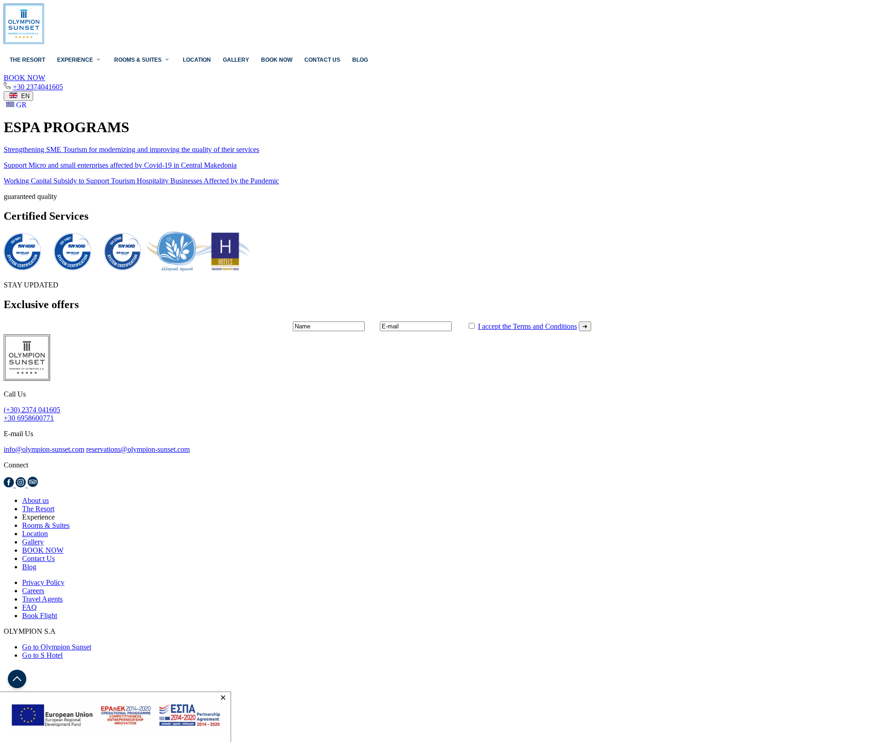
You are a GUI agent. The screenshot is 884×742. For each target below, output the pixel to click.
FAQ (29, 607)
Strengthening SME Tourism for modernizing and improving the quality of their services (131, 149)
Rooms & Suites (46, 525)
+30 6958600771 (29, 418)
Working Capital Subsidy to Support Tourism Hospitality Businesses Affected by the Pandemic (141, 181)
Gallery (33, 542)
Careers (33, 591)
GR (20, 105)
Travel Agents (42, 599)
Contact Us (38, 558)
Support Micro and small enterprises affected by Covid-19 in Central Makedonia (120, 165)
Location (35, 534)
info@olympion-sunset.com (44, 449)
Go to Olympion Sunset (56, 647)
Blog (29, 567)
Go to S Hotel (42, 655)
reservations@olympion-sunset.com (138, 449)
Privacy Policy (43, 582)
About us (35, 500)
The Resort (38, 509)
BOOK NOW (43, 550)
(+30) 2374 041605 (32, 410)
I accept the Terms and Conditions (527, 326)
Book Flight (39, 615)
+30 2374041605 (38, 87)
